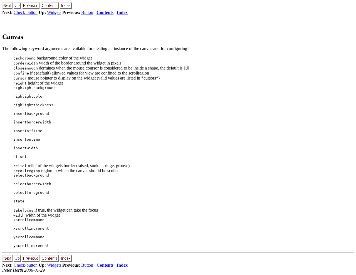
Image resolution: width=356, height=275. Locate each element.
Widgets (54, 12)
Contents (105, 12)
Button (87, 12)
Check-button (26, 12)
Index (122, 12)
